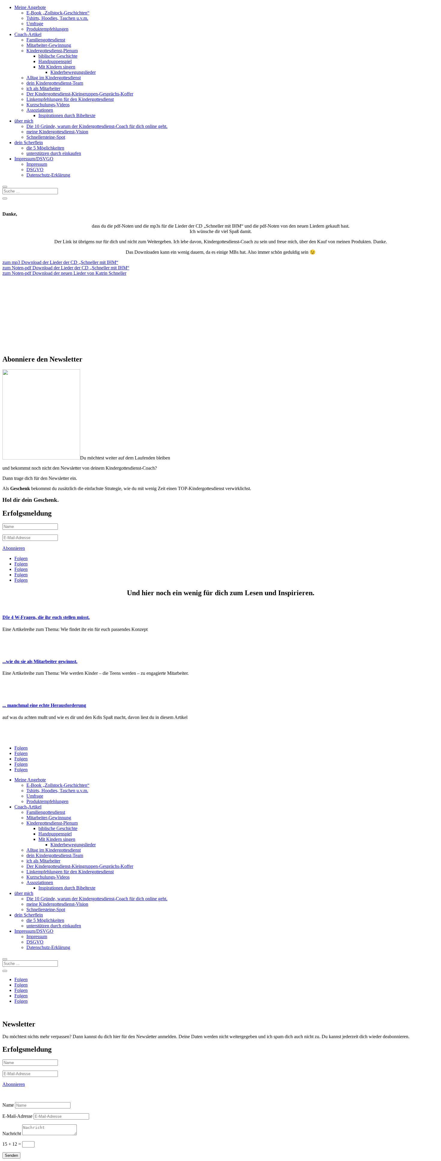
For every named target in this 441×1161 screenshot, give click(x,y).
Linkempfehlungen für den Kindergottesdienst (70, 99)
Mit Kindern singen (56, 66)
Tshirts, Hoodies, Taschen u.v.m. (57, 18)
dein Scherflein (28, 142)
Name (8, 1105)
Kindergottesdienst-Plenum (52, 50)
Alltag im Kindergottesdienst (53, 77)
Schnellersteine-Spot (45, 137)
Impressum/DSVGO (33, 158)
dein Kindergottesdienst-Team (54, 83)
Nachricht (11, 1133)
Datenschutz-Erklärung (48, 174)
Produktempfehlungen (47, 29)
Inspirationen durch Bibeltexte (66, 115)
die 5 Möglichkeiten (45, 147)
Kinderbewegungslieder (73, 72)
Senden (11, 1155)
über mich (23, 120)
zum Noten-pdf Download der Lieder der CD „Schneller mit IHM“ (65, 267)
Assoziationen (39, 110)
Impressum (36, 164)
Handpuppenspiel (55, 61)
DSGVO (35, 169)
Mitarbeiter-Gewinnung (48, 45)
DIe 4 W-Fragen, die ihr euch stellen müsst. (46, 617)
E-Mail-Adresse (17, 1116)
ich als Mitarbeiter (43, 88)
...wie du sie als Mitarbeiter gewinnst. (39, 661)
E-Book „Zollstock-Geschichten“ (57, 12)
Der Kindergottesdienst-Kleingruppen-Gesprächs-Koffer (79, 93)
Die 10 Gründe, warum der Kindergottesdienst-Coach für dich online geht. (96, 126)
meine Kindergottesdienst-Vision (57, 131)
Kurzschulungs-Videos (48, 104)
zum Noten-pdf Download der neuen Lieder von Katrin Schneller (64, 273)
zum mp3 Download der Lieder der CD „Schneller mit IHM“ (60, 262)
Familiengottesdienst (45, 39)
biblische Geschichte (57, 56)
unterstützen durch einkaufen (53, 153)
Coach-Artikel (27, 34)
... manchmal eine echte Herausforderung (44, 705)
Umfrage (34, 23)
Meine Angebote (30, 7)
